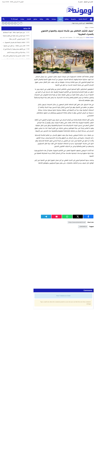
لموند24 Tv (14, 19)
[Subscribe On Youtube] (17, 23)
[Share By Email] (56, 216)
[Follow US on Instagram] (11, 23)
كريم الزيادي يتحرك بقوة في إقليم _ (75, 23)
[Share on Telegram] (46, 216)
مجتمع (35, 19)
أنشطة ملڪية (83, 19)
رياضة (41, 19)
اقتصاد (29, 19)
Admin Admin (90, 37)
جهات (47, 19)
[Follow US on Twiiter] (14, 23)
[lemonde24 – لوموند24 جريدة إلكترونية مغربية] (47, 10)
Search (3, 19)
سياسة (54, 19)
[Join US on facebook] (9, 23)
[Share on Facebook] (88, 216)
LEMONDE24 (83, 226)
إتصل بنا (80, 2)
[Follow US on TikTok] (3, 23)
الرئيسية (91, 19)
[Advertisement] (63, 183)
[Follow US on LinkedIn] (20, 23)
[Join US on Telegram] (6, 23)
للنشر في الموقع (88, 2)
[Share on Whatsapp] (67, 216)
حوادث (22, 19)
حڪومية (73, 19)
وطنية (66, 19)
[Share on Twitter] (77, 216)
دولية (60, 19)
